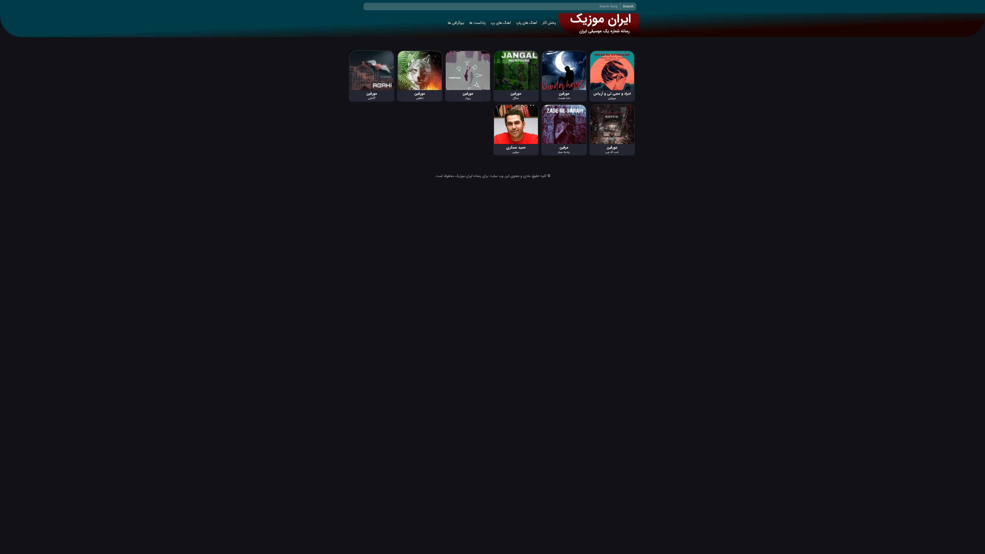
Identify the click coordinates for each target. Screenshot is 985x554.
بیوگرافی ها (456, 23)
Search (628, 6)
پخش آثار (549, 23)
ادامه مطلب (626, 53)
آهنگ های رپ (501, 23)
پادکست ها (477, 23)
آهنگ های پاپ (526, 23)
